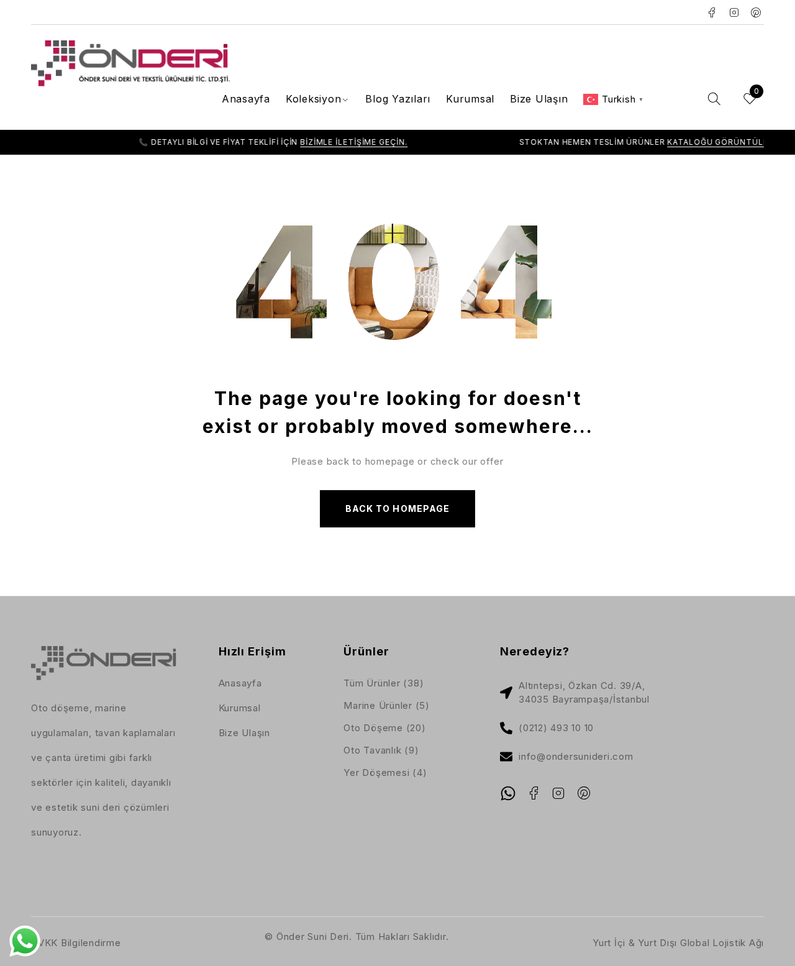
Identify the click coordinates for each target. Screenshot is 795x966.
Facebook (712, 12)
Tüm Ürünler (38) (383, 683)
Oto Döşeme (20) (384, 728)
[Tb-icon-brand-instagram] (559, 793)
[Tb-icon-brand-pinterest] (584, 793)
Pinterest (756, 12)
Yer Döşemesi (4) (385, 772)
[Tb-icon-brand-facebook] (533, 793)
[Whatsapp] (508, 793)
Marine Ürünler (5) (386, 705)
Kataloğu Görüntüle (693, 142)
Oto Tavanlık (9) (381, 750)
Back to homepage (397, 508)
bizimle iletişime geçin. (329, 142)
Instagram (734, 12)
